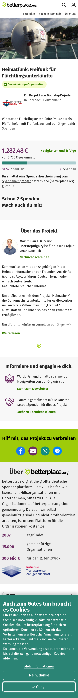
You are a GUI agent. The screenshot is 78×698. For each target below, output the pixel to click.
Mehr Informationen (39, 666)
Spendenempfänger (16, 181)
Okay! (40, 686)
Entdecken (29, 14)
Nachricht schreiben (34, 257)
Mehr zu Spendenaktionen (36, 412)
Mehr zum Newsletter (32, 389)
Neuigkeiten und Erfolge (58, 150)
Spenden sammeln (50, 14)
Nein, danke (39, 675)
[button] (20, 451)
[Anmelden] (73, 5)
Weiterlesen (11, 333)
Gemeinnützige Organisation (26, 84)
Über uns (70, 14)
